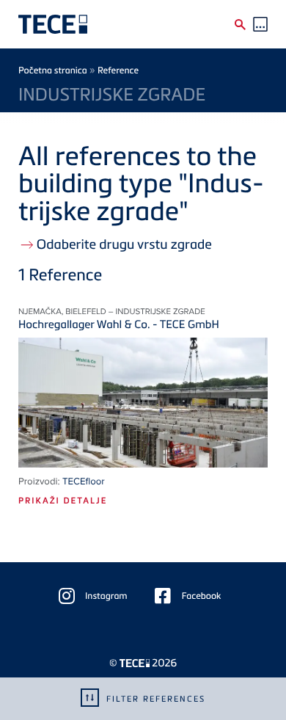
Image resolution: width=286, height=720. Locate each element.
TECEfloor (83, 481)
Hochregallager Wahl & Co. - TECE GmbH (118, 324)
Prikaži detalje (62, 500)
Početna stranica (52, 70)
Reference (118, 70)
